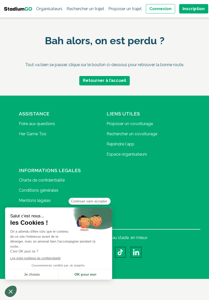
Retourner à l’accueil (104, 80)
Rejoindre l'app (120, 144)
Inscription (193, 8)
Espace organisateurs (127, 154)
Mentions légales (35, 200)
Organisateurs (49, 8)
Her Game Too (32, 133)
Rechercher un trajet (85, 8)
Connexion (160, 8)
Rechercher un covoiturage (132, 133)
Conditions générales (38, 190)
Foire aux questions (37, 123)
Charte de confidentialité (42, 180)
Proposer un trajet (125, 8)
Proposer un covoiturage (130, 123)
